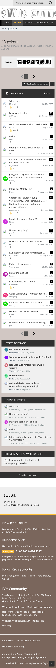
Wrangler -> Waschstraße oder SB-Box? (26, 149)
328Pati (12, 371)
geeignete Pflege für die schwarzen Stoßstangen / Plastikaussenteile (26, 176)
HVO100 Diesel (16, 375)
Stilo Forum (23, 598)
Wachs (23, 463)
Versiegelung (10, 463)
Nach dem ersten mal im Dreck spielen (28, 124)
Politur (12, 136)
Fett (6, 460)
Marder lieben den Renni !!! (23, 219)
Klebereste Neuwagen (20, 264)
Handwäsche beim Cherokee (23, 311)
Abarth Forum (22, 611)
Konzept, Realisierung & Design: (24, 657)
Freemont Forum (34, 601)
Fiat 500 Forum (44, 595)
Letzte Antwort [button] (17, 93)
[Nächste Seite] (34, 76)
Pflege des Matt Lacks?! (20, 188)
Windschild (14, 101)
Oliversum (13, 389)
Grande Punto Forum (12, 601)
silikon (34, 460)
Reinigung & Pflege (18, 272)
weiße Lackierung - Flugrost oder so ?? (28, 293)
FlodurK (12, 379)
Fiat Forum (7, 611)
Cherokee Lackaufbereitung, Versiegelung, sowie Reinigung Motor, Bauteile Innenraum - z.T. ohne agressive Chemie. (28, 202)
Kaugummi (16, 460)
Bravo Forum (8, 598)
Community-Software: (21, 654)
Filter (48, 93)
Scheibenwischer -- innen (22, 281)
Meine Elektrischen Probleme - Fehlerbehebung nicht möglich (24, 385)
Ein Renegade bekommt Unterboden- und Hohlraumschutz (27, 161)
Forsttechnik (14, 352)
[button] (50, 3)
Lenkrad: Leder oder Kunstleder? (25, 241)
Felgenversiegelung (19, 113)
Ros (26, 460)
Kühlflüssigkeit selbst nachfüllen (25, 302)
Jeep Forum (37, 611)
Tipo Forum (8, 595)
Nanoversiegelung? (18, 230)
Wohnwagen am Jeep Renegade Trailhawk (30, 357)
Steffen (12, 360)
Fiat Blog (6, 625)
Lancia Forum (9, 614)
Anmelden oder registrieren (30, 2)
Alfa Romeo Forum (27, 614)
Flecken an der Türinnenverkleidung (27, 322)
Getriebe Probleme (19, 349)
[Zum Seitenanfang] (52, 664)
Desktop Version (28, 475)
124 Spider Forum (25, 595)
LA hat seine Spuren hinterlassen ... (27, 252)
